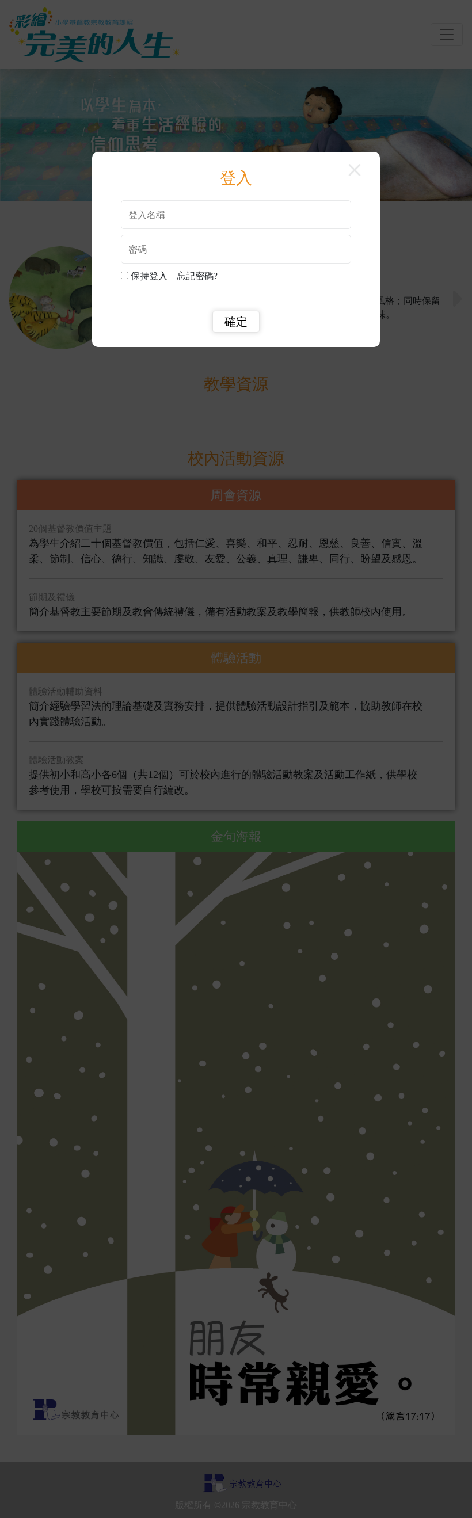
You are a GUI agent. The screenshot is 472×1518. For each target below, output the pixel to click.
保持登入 (151, 276)
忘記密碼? (197, 276)
